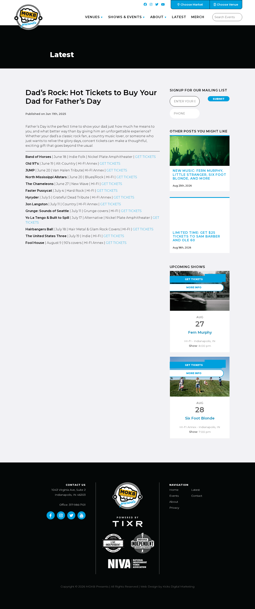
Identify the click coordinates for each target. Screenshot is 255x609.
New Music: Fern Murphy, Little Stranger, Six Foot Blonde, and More (199, 174)
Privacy (174, 507)
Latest (179, 17)
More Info (193, 287)
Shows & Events (125, 17)
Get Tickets (194, 279)
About (157, 17)
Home (173, 490)
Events (174, 496)
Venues (92, 17)
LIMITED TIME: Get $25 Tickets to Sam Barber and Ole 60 (196, 236)
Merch (197, 17)
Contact (196, 496)
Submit (219, 98)
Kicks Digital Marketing (178, 586)
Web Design (149, 586)
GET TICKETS (145, 157)
